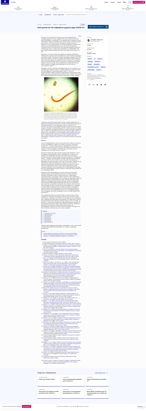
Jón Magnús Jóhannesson (97, 39)
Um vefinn (112, 2)
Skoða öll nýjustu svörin (100, 372)
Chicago (88, 79)
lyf (94, 58)
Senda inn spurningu (138, 2)
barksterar (98, 69)
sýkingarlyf (90, 61)
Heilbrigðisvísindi (48, 14)
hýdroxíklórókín (47, 125)
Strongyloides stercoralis (93, 67)
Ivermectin (54, 242)
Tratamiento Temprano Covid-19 (63, 243)
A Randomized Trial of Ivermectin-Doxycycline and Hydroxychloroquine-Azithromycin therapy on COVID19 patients (61, 315)
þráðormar (103, 67)
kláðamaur (45, 41)
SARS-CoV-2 (63, 55)
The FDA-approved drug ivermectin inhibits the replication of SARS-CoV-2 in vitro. (60, 258)
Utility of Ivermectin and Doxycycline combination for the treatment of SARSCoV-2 (61, 327)
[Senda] (93, 84)
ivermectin (100, 58)
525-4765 (74, 406)
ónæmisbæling (91, 69)
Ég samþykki (26, 406)
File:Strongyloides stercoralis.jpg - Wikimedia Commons (56, 233)
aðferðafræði (96, 64)
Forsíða (41, 14)
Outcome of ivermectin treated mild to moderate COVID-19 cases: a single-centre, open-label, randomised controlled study (62, 342)
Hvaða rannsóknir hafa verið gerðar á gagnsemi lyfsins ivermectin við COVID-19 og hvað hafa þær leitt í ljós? (60, 134)
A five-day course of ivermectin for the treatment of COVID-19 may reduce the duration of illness (62, 331)
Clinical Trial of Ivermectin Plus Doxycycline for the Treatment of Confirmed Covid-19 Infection (60, 338)
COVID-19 (90, 58)
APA (91, 79)
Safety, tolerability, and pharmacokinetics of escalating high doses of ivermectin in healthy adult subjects (60, 294)
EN (125, 2)
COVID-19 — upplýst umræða (58, 14)
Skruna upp (140, 406)
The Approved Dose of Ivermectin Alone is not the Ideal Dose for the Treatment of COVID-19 (61, 263)
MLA (93, 79)
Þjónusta (119, 2)
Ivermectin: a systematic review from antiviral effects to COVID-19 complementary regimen (62, 245)
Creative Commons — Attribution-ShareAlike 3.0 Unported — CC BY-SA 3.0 (60, 235)
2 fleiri (83, 24)
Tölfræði (106, 2)
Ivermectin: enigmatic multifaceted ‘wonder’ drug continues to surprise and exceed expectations (62, 361)
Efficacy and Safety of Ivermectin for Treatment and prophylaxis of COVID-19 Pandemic (61, 310)
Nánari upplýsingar (17, 406)
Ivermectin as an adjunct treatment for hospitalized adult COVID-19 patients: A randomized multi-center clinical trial (62, 323)
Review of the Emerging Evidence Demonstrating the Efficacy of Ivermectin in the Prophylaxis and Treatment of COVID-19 (62, 251)
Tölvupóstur (84, 406)
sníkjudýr (90, 64)
